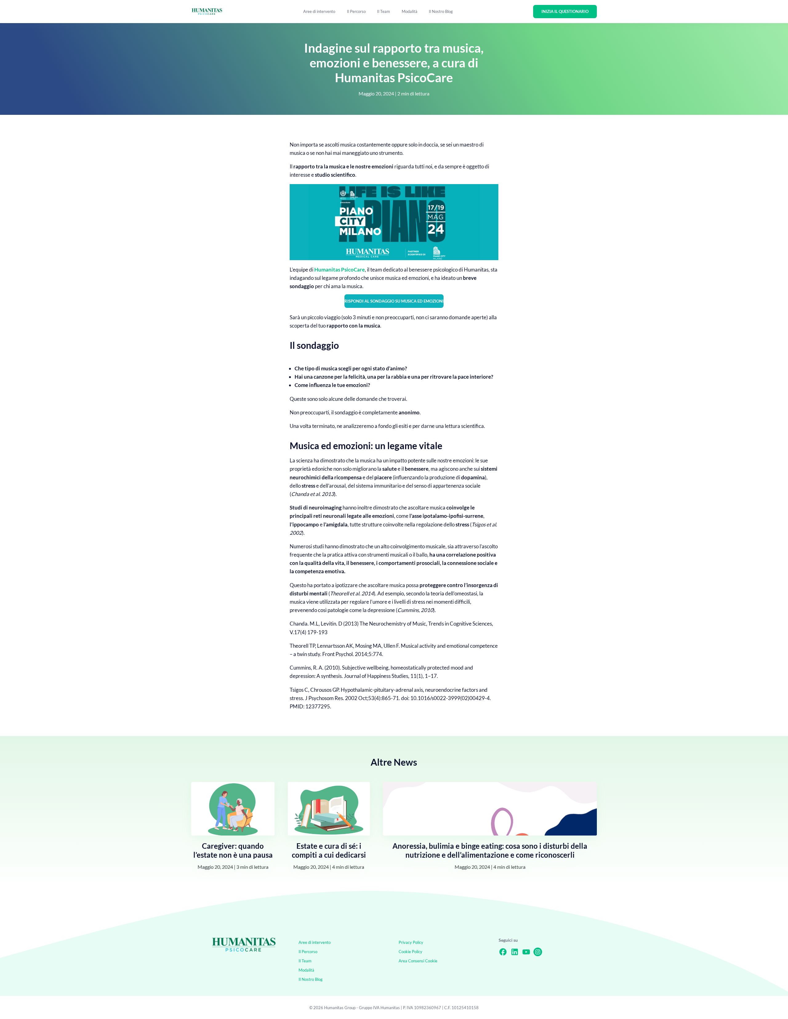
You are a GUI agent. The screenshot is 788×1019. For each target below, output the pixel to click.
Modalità (409, 11)
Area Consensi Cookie (418, 960)
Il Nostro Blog (441, 11)
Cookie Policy (410, 951)
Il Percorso (356, 11)
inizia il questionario (565, 11)
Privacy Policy (411, 942)
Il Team (383, 11)
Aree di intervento (319, 11)
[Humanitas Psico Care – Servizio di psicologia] (244, 950)
